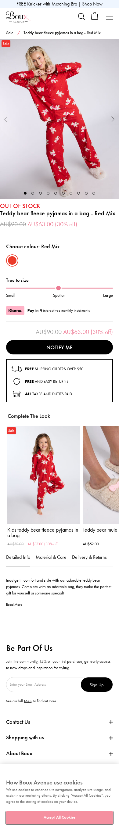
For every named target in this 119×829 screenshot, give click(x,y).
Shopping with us (25, 737)
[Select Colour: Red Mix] (12, 260)
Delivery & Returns (89, 557)
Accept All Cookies (59, 817)
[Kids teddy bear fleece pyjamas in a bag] (43, 475)
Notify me (59, 347)
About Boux (19, 753)
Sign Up (97, 684)
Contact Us (18, 722)
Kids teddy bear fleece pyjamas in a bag (42, 532)
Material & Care (51, 557)
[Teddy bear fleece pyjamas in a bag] (59, 119)
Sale (9, 32)
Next (113, 119)
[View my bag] (94, 18)
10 (93, 193)
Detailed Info (18, 557)
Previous (6, 119)
